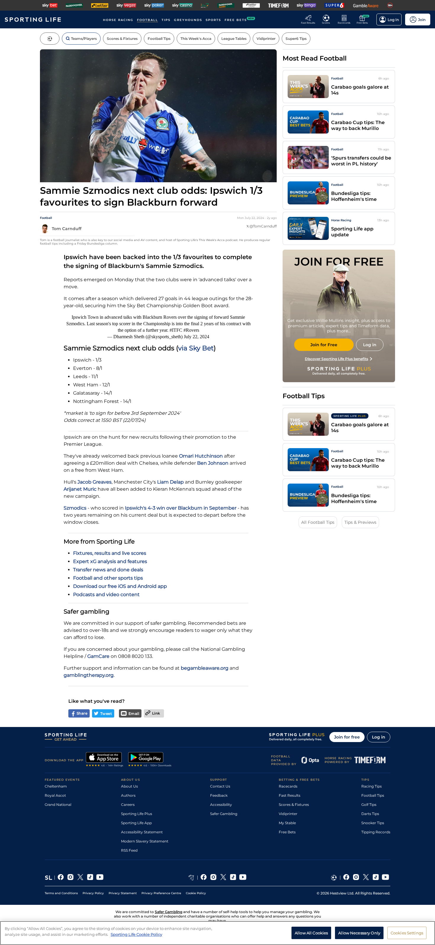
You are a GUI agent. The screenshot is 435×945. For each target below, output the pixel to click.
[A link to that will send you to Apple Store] (104, 760)
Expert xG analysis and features (110, 561)
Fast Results (289, 795)
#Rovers (191, 330)
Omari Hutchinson (201, 456)
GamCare (98, 656)
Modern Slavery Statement (144, 841)
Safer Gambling (223, 813)
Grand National (58, 804)
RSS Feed (129, 850)
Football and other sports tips (108, 578)
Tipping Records (375, 832)
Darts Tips (370, 813)
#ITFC (176, 330)
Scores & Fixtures (294, 804)
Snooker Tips (372, 823)
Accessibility (221, 804)
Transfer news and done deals (108, 569)
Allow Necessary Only (359, 932)
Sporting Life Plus (136, 813)
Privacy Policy (93, 893)
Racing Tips (371, 786)
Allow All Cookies (311, 932)
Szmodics (75, 508)
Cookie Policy (196, 893)
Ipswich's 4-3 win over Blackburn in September (180, 508)
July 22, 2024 (196, 336)
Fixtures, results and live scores (109, 553)
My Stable (287, 823)
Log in (378, 737)
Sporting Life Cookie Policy (136, 934)
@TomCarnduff (263, 226)
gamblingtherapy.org (89, 675)
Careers (128, 804)
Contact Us (220, 786)
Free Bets (287, 832)
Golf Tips (368, 804)
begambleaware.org (204, 668)
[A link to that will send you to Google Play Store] (150, 760)
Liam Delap (170, 482)
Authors (128, 795)
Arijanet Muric (80, 489)
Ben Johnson (212, 463)
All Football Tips (317, 522)
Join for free (347, 737)
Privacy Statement (123, 893)
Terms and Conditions (61, 893)
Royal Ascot (55, 795)
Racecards (288, 786)
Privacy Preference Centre (161, 893)
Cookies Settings (407, 932)
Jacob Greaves (95, 482)
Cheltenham (56, 786)
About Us (129, 786)
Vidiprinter (288, 813)
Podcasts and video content (106, 594)
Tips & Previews (360, 522)
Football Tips (372, 795)
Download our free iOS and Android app (120, 586)
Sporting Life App (136, 823)
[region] (217, 933)
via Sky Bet (196, 348)
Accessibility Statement (142, 832)
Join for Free (323, 344)
